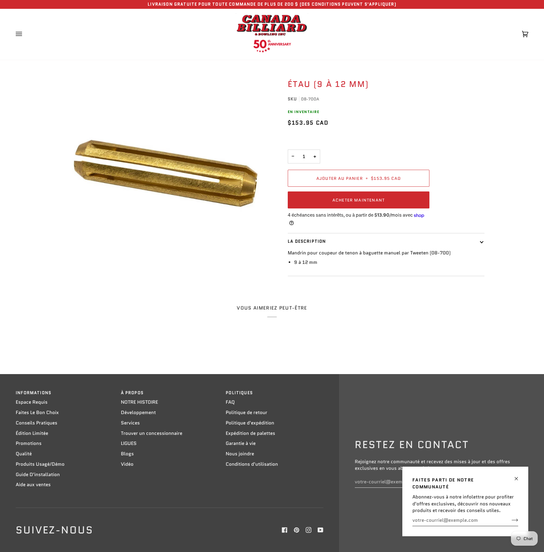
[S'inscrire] (510, 520)
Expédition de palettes (250, 433)
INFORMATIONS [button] (33, 393)
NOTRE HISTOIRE (139, 402)
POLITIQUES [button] (239, 393)
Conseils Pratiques (36, 423)
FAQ (230, 402)
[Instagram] (308, 530)
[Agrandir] (166, 173)
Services (130, 423)
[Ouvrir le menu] (25, 34)
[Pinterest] (296, 530)
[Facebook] (284, 530)
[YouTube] (320, 530)
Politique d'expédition (250, 423)
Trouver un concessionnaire (151, 433)
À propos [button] (132, 393)
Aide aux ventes (33, 484)
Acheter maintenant (358, 200)
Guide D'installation (38, 474)
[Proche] (519, 476)
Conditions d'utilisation (252, 464)
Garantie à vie (241, 443)
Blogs (127, 454)
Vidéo (127, 464)
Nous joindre (240, 454)
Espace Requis (32, 402)
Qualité (24, 454)
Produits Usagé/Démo (40, 464)
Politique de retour (246, 412)
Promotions (29, 443)
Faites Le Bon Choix (37, 412)
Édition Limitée (32, 433)
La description (307, 241)
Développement (138, 412)
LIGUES (129, 443)
